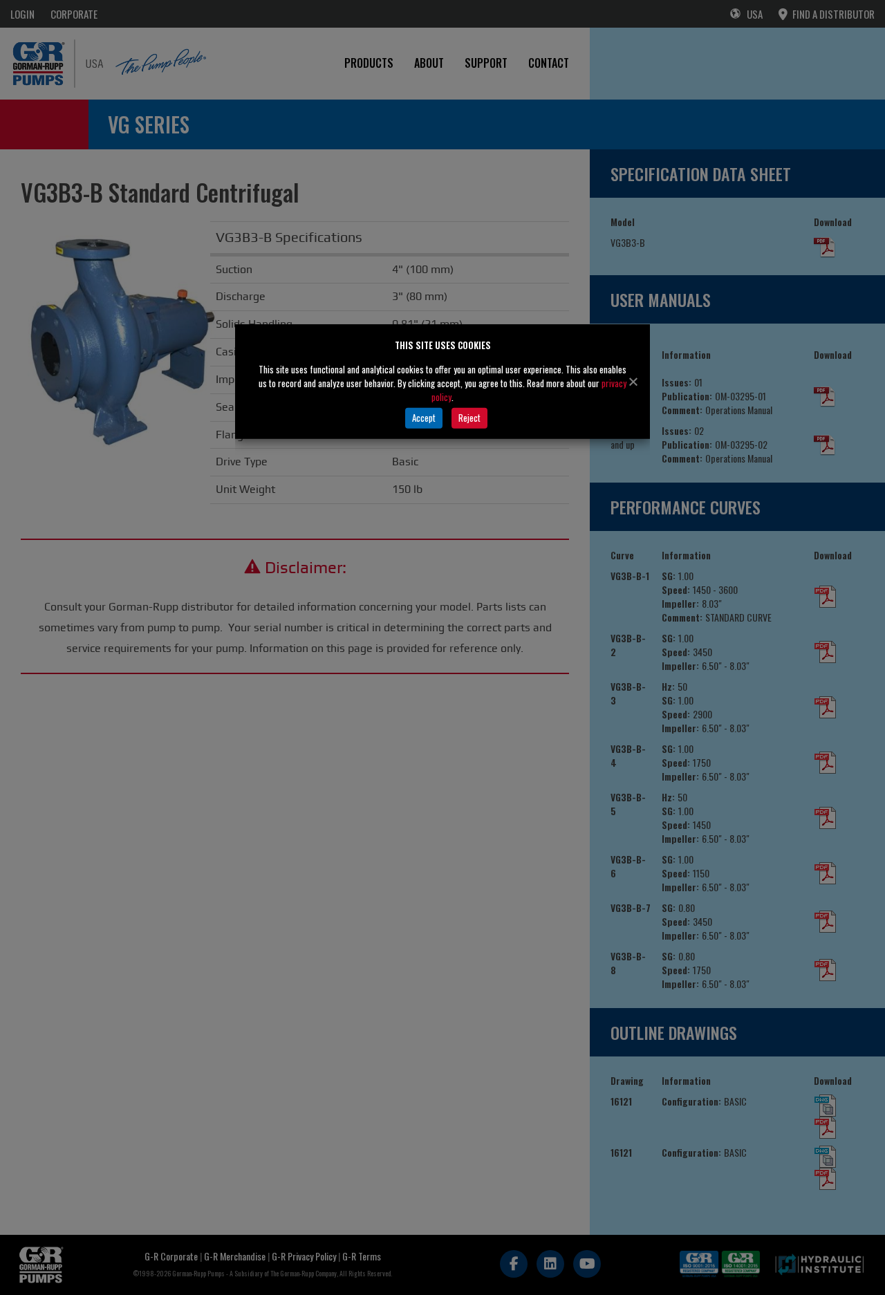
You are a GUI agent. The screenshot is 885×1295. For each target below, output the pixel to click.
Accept (424, 418)
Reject (469, 418)
